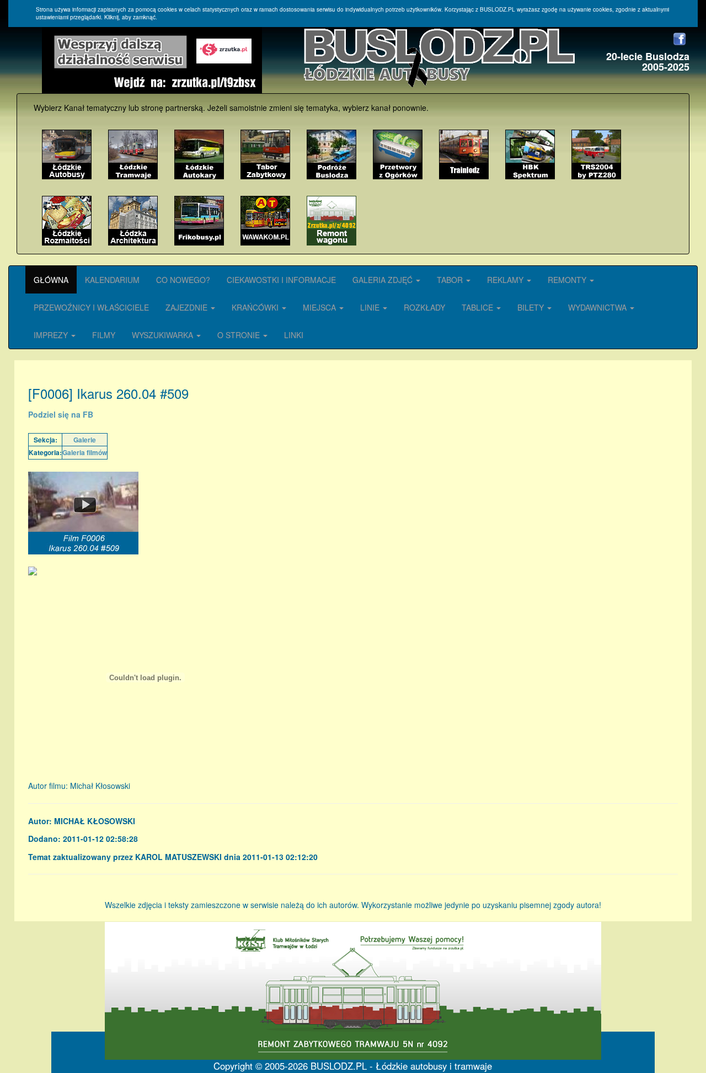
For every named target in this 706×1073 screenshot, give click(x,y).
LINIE (371, 307)
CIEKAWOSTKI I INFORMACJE (281, 279)
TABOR (451, 279)
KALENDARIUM (112, 279)
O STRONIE (239, 334)
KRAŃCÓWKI (256, 307)
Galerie (84, 440)
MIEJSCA (320, 307)
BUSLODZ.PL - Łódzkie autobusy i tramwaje (401, 1065)
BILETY (531, 307)
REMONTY (568, 279)
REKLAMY (506, 279)
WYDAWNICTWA (598, 307)
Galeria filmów (84, 452)
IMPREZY (52, 334)
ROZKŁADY (424, 307)
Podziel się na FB (60, 414)
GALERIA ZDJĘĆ (383, 279)
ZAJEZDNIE (187, 307)
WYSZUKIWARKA (163, 334)
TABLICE (478, 307)
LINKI (293, 334)
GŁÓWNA (51, 279)
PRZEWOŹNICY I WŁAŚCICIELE (91, 307)
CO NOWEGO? (183, 279)
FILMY (103, 334)
